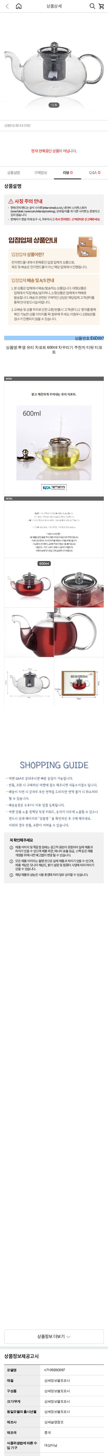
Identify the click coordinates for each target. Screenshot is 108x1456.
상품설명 (13, 173)
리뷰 (68, 173)
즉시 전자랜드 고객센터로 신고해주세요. (78, 219)
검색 (92, 6)
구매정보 (40, 173)
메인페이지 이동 (18, 6)
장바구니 (101, 6)
